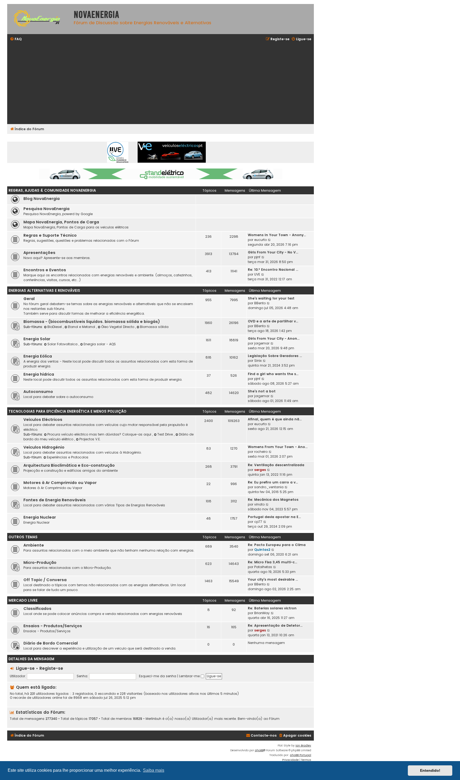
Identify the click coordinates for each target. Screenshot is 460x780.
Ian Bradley (303, 746)
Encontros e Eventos (44, 270)
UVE (257, 274)
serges (260, 469)
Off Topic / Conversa (45, 579)
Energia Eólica (37, 356)
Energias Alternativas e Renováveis (44, 290)
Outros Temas (23, 537)
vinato (259, 504)
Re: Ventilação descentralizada (276, 465)
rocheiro (261, 451)
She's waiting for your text (271, 298)
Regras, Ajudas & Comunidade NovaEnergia (52, 190)
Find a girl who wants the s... (273, 374)
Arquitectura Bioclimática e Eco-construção (69, 465)
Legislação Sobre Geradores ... (275, 356)
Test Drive (165, 434)
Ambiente (33, 545)
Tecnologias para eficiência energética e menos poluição (67, 411)
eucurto (260, 239)
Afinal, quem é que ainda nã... (275, 419)
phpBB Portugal (300, 755)
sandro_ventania (269, 487)
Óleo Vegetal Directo (118, 327)
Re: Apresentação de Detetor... (275, 625)
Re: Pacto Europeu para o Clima (277, 545)
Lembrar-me (190, 676)
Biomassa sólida (154, 327)
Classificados (37, 608)
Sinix (258, 360)
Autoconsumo (38, 391)
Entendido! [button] (430, 770)
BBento (260, 303)
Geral (29, 298)
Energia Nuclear (39, 517)
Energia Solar (36, 339)
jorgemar (261, 343)
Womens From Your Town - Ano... (277, 447)
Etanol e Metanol (82, 327)
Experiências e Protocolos (67, 457)
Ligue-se (25, 668)
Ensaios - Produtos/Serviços (52, 626)
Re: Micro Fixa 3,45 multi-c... (272, 562)
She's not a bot (262, 391)
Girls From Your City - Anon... (273, 338)
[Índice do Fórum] (39, 19)
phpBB (259, 750)
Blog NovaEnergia (41, 198)
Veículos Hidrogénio (43, 447)
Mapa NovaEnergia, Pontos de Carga (61, 222)
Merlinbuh (153, 719)
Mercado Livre (23, 600)
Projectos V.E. (90, 439)
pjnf (257, 257)
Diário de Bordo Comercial (50, 643)
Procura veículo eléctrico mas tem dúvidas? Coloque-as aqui (99, 434)
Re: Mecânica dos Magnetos (273, 499)
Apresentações (39, 252)
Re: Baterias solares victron (272, 608)
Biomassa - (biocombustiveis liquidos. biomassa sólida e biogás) (91, 321)
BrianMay (262, 613)
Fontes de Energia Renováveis (54, 500)
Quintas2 (262, 549)
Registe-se (51, 668)
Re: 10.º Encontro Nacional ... (273, 269)
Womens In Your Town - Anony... (277, 235)
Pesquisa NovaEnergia (46, 208)
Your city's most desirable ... (273, 579)
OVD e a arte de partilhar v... (273, 321)
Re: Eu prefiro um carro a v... (273, 482)
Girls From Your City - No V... (273, 252)
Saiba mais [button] (153, 770)
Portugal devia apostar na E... (274, 517)
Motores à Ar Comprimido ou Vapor (60, 482)
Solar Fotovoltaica (63, 344)
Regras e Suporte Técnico (50, 235)
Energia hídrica (38, 374)
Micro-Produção (39, 562)
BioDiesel (55, 327)
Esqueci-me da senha (157, 676)
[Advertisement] (169, 83)
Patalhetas (263, 567)
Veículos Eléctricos (42, 419)
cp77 (258, 521)
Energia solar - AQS (100, 344)
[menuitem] (16, 39)
